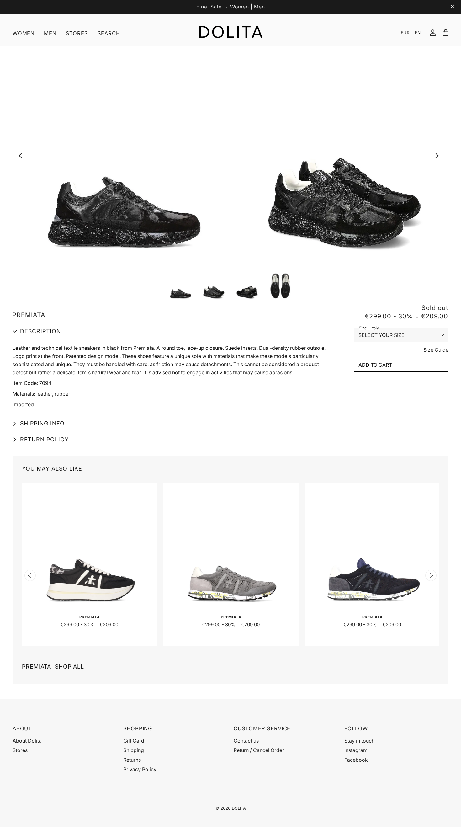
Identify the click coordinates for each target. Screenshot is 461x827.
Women (239, 7)
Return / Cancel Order (259, 750)
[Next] (438, 157)
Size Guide (435, 350)
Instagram (356, 750)
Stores (77, 33)
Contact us (246, 741)
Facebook (356, 760)
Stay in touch (359, 741)
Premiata (53, 666)
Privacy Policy (139, 769)
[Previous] (22, 157)
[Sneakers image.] (230, 157)
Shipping (133, 750)
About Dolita (27, 741)
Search (109, 33)
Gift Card (133, 741)
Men (259, 7)
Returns (132, 760)
